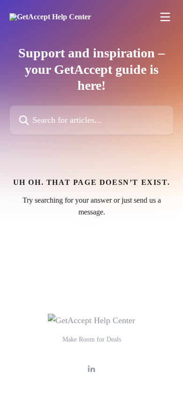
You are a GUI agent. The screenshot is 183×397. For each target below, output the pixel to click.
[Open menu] (165, 17)
